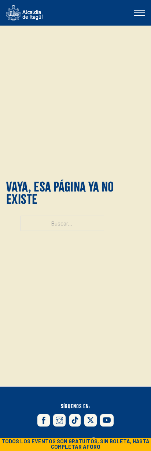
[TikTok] (75, 420)
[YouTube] (107, 420)
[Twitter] (90, 420)
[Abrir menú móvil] (139, 13)
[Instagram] (59, 420)
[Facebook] (43, 420)
